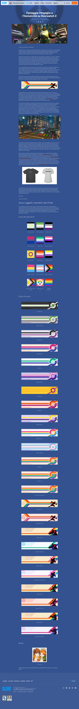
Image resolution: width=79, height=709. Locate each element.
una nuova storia (49, 99)
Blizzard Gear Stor (47, 154)
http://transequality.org (43, 164)
